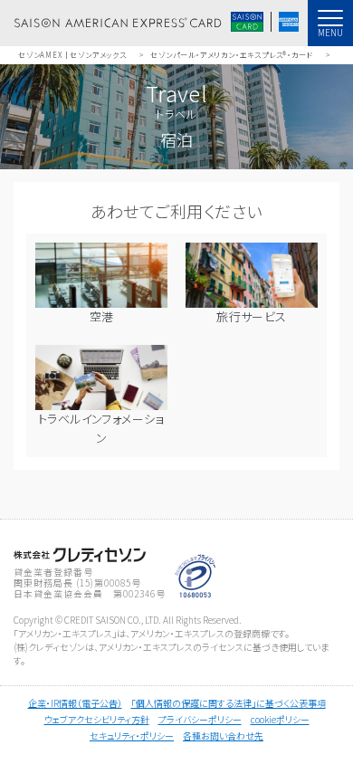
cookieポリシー (280, 719)
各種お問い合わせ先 (223, 735)
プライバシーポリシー (200, 719)
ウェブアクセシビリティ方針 (96, 719)
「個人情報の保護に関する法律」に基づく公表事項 (228, 703)
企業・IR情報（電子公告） (75, 703)
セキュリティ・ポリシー (132, 735)
